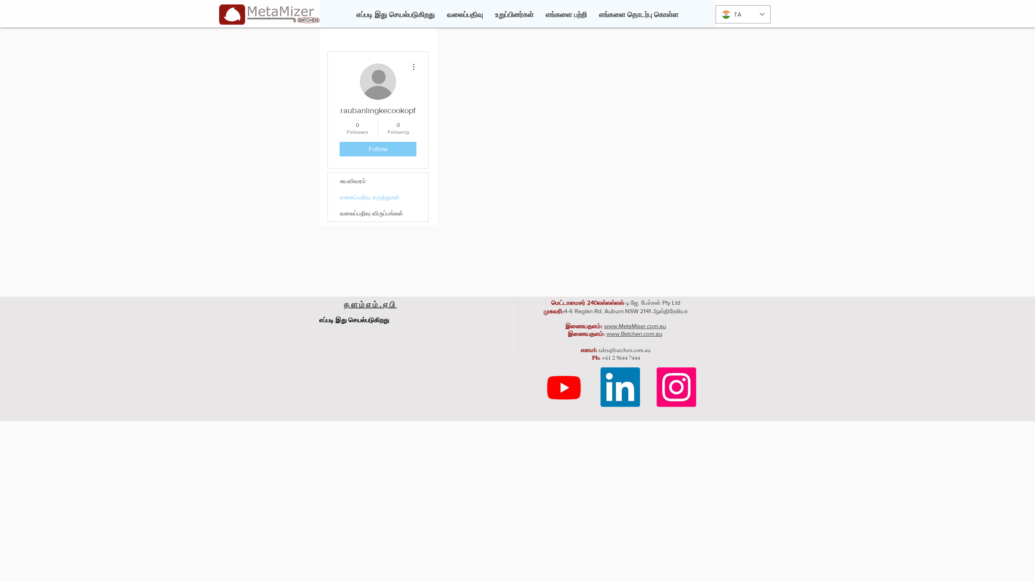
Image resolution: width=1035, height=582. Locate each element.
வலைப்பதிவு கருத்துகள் (369, 197)
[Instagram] (676, 387)
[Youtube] (564, 387)
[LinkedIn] (620, 387)
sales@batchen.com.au (624, 350)
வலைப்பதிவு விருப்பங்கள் (371, 213)
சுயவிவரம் (353, 180)
